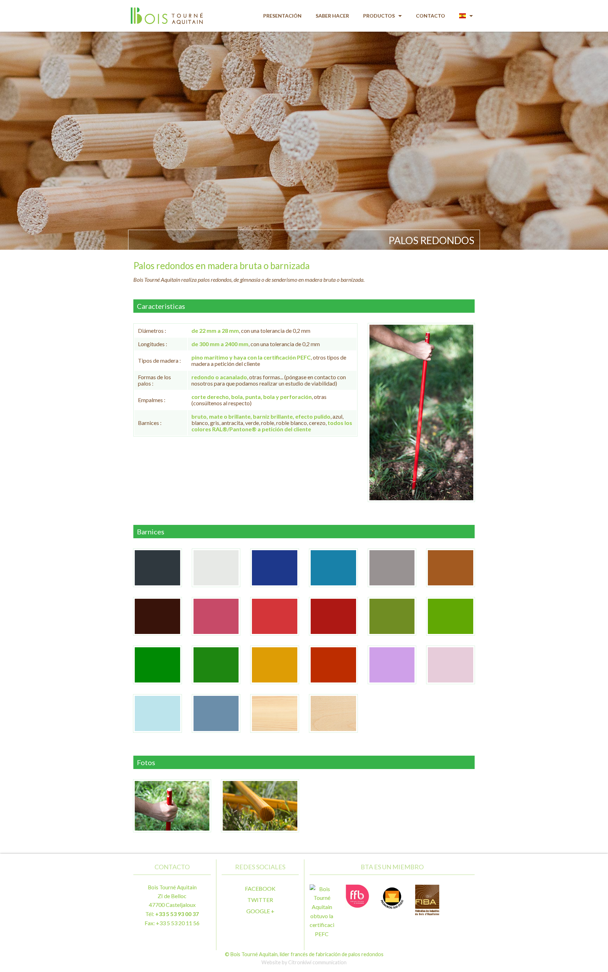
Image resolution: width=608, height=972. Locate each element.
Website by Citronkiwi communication (304, 962)
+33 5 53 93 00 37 (177, 913)
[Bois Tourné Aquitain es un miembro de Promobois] (392, 895)
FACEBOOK (260, 888)
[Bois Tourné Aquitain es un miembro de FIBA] (427, 899)
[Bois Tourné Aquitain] (166, 12)
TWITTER (260, 899)
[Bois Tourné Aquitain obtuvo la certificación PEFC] (322, 910)
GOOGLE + (260, 911)
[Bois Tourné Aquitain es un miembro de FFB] (357, 895)
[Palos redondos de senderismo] (421, 411)
